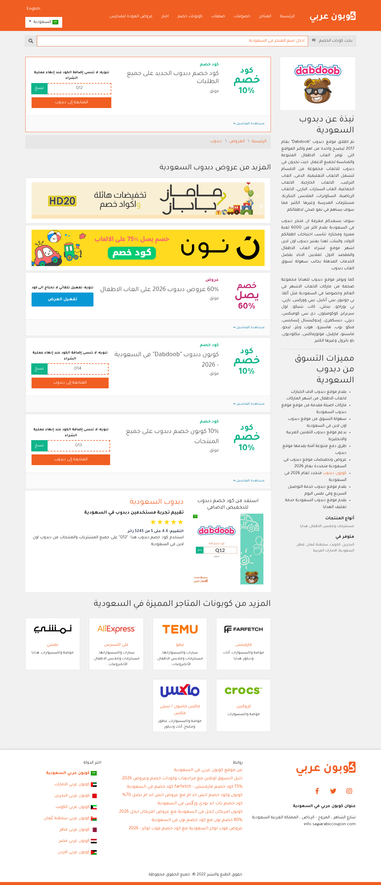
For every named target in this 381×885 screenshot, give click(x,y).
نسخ (39, 88)
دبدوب (216, 141)
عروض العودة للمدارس (131, 16)
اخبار (165, 16)
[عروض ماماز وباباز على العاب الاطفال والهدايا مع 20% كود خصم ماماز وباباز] (148, 200)
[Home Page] (326, 769)
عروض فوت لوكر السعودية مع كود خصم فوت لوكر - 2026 (186, 828)
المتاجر (265, 16)
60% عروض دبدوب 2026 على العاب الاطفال (159, 290)
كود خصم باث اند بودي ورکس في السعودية (200, 803)
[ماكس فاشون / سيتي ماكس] (180, 691)
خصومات (242, 16)
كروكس (243, 706)
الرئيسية (287, 16)
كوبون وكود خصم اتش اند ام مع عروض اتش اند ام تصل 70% (182, 795)
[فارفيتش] (243, 629)
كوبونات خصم (190, 16)
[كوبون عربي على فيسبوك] (317, 791)
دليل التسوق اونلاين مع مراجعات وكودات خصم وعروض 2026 (182, 778)
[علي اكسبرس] (116, 629)
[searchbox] (172, 41)
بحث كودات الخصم (334, 41)
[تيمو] (180, 629)
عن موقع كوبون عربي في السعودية (208, 770)
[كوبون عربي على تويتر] (333, 791)
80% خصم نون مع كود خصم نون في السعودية (197, 820)
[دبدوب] (318, 84)
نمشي (52, 645)
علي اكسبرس (116, 645)
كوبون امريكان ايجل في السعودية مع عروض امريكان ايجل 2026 (181, 812)
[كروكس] (243, 691)
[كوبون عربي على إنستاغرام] (349, 791)
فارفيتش (243, 645)
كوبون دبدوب (334, 473)
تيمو (180, 645)
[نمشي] (52, 629)
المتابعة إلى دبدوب (71, 102)
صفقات (218, 16)
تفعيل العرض (62, 299)
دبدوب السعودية (157, 502)
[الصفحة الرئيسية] (333, 17)
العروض (237, 141)
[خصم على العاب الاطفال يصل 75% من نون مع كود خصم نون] (148, 248)
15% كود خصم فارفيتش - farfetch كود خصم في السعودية (185, 787)
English (33, 9)
